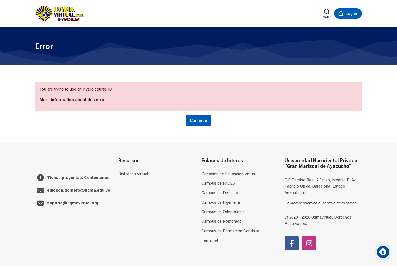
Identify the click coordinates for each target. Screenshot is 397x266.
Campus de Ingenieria (220, 202)
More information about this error (72, 99)
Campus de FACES (218, 183)
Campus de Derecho (219, 192)
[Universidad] (59, 13)
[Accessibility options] (383, 252)
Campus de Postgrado (221, 221)
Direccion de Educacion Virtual (228, 173)
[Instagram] (309, 243)
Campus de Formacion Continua (230, 231)
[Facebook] (292, 243)
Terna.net (209, 240)
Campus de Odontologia (223, 211)
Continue (198, 120)
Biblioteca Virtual (133, 173)
